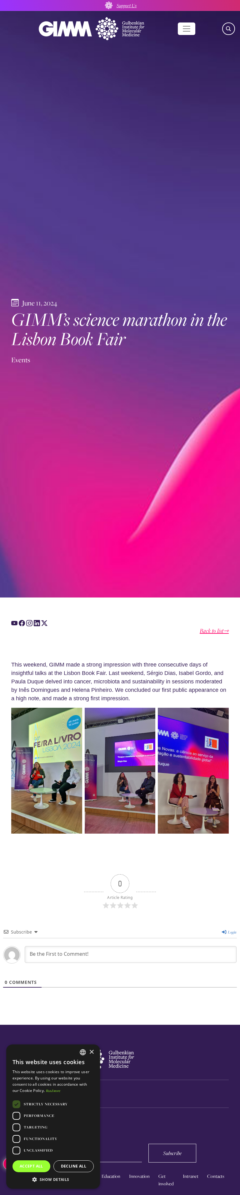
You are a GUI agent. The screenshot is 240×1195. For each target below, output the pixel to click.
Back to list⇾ (214, 631)
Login (231, 932)
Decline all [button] (73, 1166)
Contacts (215, 1176)
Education (111, 1176)
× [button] (91, 1052)
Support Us (127, 5)
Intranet (190, 1176)
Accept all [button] (31, 1166)
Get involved (166, 1180)
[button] (53, 1179)
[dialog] (53, 1116)
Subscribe (172, 1153)
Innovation (139, 1176)
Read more (53, 1090)
